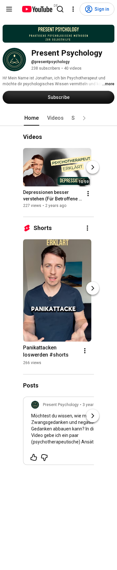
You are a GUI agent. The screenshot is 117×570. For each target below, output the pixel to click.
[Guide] (9, 9)
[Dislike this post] (44, 457)
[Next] (92, 167)
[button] (84, 118)
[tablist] (58, 118)
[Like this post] (34, 457)
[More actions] (88, 193)
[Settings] (73, 9)
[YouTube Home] (37, 9)
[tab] (31, 118)
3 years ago (93, 404)
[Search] (60, 9)
